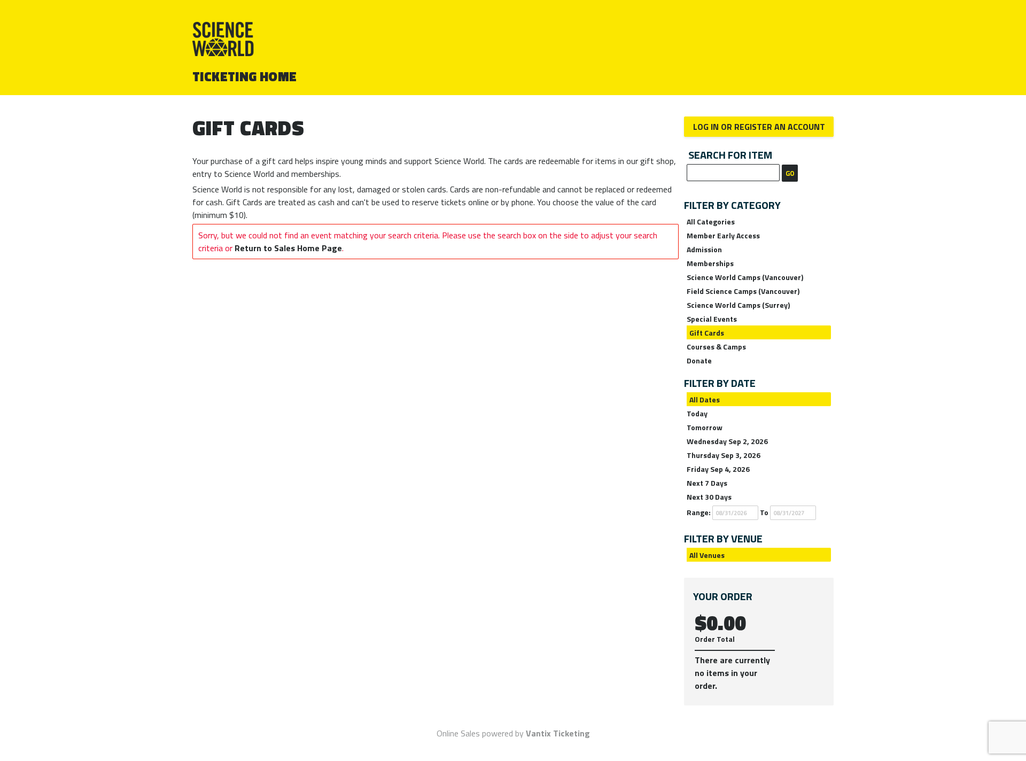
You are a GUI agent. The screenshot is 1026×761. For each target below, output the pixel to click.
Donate (699, 360)
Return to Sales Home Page (288, 248)
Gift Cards (706, 332)
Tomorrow (704, 427)
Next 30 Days (709, 496)
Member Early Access (723, 235)
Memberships (710, 263)
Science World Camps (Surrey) (738, 304)
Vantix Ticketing (558, 733)
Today (697, 413)
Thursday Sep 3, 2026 (723, 455)
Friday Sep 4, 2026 (718, 469)
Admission (704, 249)
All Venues (707, 555)
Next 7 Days (707, 482)
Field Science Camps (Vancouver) (743, 291)
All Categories (711, 221)
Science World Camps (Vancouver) (745, 277)
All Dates (704, 399)
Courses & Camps (716, 346)
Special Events (712, 318)
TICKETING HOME (244, 76)
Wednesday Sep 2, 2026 (727, 441)
